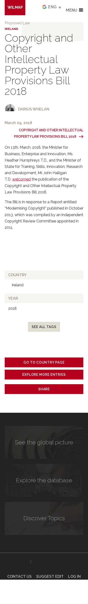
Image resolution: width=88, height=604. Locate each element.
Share (44, 389)
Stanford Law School (49, 561)
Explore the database (44, 480)
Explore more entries (44, 374)
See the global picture (44, 442)
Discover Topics (44, 518)
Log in (74, 576)
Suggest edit (50, 576)
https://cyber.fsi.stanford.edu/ (16, 561)
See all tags (44, 327)
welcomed (21, 179)
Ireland (11, 29)
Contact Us (19, 576)
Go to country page (43, 362)
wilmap (15, 7)
